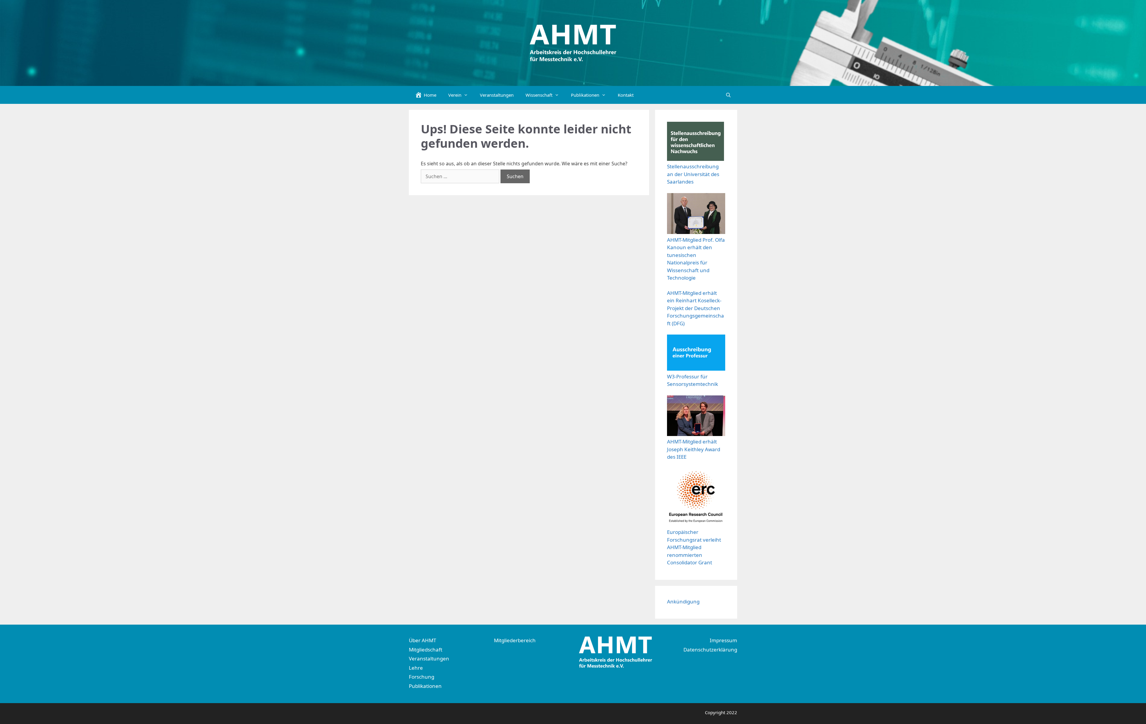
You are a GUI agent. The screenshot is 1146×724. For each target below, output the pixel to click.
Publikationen (425, 686)
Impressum (723, 640)
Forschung (421, 676)
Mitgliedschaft (425, 649)
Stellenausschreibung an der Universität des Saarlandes (693, 174)
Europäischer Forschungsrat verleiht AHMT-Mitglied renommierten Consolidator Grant (694, 547)
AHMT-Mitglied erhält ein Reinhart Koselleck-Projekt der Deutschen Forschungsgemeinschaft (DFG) (695, 308)
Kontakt (626, 95)
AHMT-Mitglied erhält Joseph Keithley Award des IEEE (693, 449)
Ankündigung (683, 601)
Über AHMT (422, 640)
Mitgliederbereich (515, 640)
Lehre (416, 667)
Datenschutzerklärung (710, 649)
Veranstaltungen (497, 95)
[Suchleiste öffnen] (728, 95)
